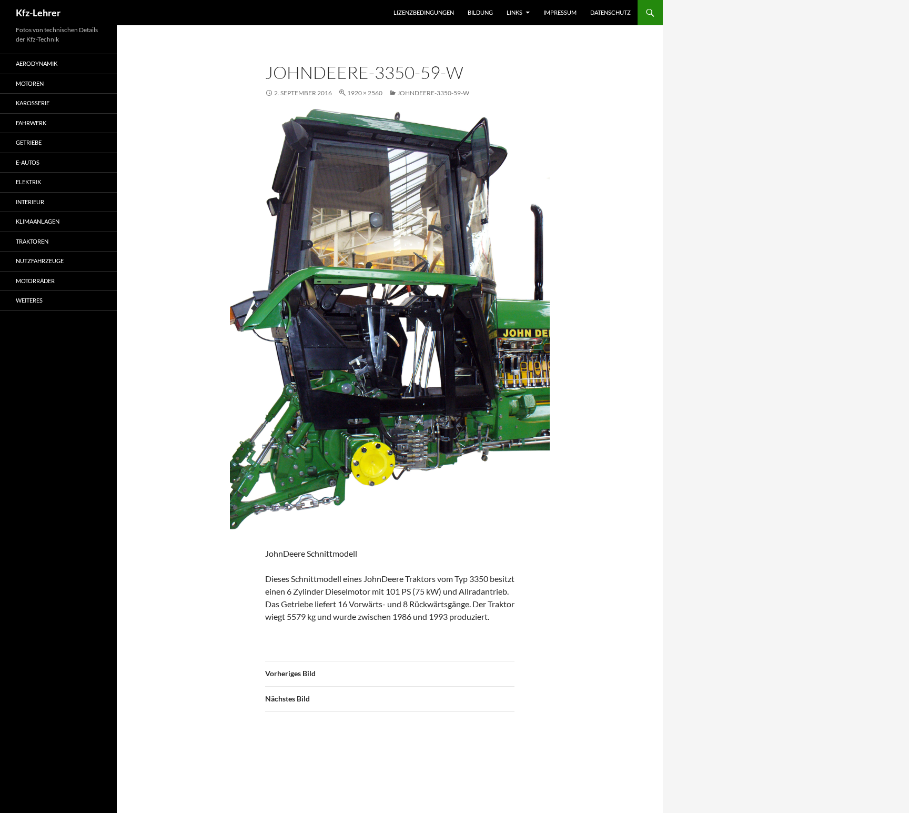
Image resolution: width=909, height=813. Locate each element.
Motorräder (35, 280)
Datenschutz (610, 12)
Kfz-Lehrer (38, 12)
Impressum (560, 12)
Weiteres (29, 300)
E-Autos (27, 162)
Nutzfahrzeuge (40, 260)
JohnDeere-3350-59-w (433, 93)
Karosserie (32, 102)
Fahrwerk (31, 122)
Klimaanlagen (37, 221)
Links (514, 12)
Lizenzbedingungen (423, 12)
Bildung (480, 12)
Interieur (30, 201)
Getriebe (29, 142)
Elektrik (28, 181)
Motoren (30, 83)
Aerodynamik (36, 63)
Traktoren (32, 241)
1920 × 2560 (364, 93)
